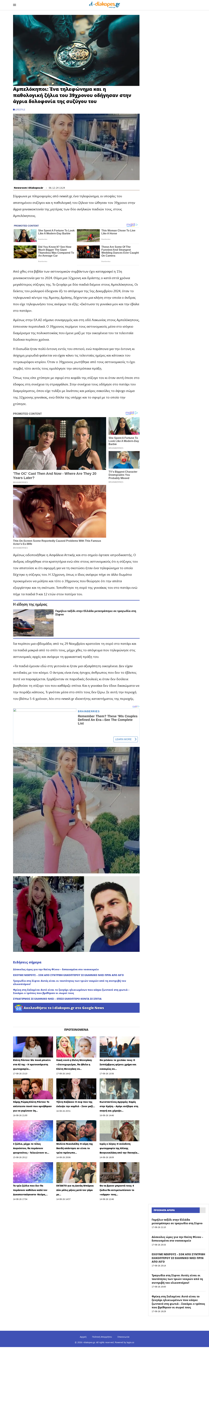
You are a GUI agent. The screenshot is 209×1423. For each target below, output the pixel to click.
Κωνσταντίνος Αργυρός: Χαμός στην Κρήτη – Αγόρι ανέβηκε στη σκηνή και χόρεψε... (119, 1106)
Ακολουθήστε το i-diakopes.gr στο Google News (64, 1008)
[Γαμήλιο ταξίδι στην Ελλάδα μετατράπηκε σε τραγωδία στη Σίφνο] (33, 622)
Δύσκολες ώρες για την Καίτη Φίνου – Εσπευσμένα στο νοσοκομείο (56, 969)
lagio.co (130, 1342)
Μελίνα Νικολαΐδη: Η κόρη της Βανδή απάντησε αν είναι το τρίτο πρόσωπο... (74, 1148)
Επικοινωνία (123, 1336)
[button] (76, 50)
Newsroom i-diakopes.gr (28, 187)
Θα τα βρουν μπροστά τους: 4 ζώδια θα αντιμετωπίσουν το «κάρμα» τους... (117, 1190)
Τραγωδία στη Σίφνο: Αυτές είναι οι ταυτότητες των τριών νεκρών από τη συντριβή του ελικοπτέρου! (69, 982)
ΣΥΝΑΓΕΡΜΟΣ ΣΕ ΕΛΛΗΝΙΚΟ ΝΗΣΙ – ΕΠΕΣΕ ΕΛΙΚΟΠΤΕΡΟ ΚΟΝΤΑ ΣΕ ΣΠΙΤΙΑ (57, 998)
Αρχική (83, 1336)
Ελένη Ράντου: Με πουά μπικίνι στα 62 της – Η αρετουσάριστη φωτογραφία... (32, 1064)
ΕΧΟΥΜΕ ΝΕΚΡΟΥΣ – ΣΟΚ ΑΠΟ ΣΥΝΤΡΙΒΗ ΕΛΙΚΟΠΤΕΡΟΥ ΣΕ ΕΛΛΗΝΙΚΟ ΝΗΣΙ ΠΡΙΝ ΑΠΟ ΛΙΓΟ (68, 975)
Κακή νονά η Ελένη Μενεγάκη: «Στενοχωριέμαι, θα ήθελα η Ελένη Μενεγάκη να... (74, 1064)
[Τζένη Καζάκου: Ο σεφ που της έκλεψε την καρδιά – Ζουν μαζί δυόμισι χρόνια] (76, 1088)
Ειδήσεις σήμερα (27, 962)
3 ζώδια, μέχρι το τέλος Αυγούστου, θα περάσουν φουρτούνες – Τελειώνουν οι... (31, 1148)
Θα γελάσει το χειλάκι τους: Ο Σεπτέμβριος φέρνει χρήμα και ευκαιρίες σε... (118, 1064)
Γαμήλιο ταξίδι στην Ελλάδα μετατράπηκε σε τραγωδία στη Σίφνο (95, 612)
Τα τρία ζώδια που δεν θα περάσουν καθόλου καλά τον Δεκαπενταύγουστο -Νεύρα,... (30, 1190)
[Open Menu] (14, 4)
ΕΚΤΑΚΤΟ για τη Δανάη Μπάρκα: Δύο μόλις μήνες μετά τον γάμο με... (75, 1190)
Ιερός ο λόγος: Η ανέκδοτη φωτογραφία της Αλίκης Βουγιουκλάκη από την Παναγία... (119, 1148)
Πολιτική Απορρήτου (102, 1336)
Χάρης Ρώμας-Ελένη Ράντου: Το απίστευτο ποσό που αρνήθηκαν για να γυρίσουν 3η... (32, 1106)
